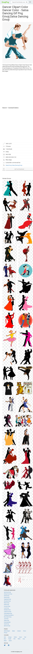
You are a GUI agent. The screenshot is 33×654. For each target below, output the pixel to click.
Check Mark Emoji (8, 613)
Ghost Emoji (6, 597)
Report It (4, 107)
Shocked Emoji (7, 601)
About (13, 631)
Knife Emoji (6, 604)
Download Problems (13, 107)
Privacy (5, 632)
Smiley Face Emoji (8, 594)
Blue (5, 638)
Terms (24, 631)
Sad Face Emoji (7, 592)
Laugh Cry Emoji (7, 611)
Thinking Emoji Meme (9, 615)
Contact (19, 631)
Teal (25, 637)
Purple (9, 638)
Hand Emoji (6, 624)
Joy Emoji (6, 618)
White (19, 638)
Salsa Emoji (9, 165)
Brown (10, 640)
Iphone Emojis (7, 625)
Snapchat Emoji (7, 599)
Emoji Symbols (7, 622)
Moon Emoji (6, 602)
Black (5, 640)
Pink (14, 638)
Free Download (20, 169)
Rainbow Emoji (7, 609)
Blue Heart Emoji (7, 616)
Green (20, 637)
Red (5, 637)
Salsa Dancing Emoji (17, 165)
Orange (9, 637)
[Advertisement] (16, 89)
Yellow (15, 637)
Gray (24, 638)
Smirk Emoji (6, 595)
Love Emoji (6, 608)
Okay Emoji (6, 620)
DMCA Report (7, 631)
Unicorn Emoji (7, 606)
